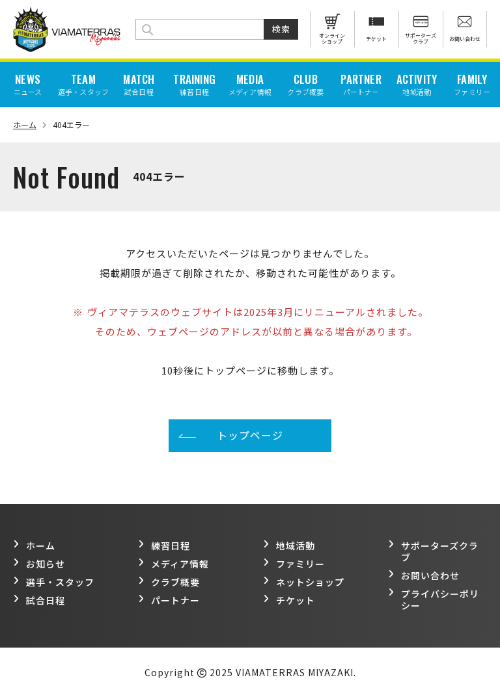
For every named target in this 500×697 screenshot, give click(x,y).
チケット (295, 600)
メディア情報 (180, 563)
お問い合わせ (430, 575)
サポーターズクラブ (440, 551)
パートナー (175, 600)
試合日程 (45, 600)
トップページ (250, 435)
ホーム (24, 124)
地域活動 (295, 545)
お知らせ (45, 563)
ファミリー (300, 563)
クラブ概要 (175, 581)
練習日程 (170, 545)
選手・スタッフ (60, 581)
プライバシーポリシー (440, 599)
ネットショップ (310, 581)
